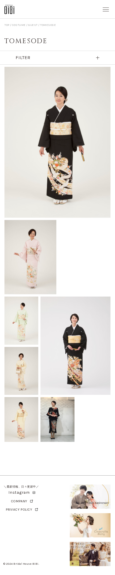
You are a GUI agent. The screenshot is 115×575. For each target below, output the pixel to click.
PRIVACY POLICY (19, 510)
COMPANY (19, 501)
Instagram (19, 492)
